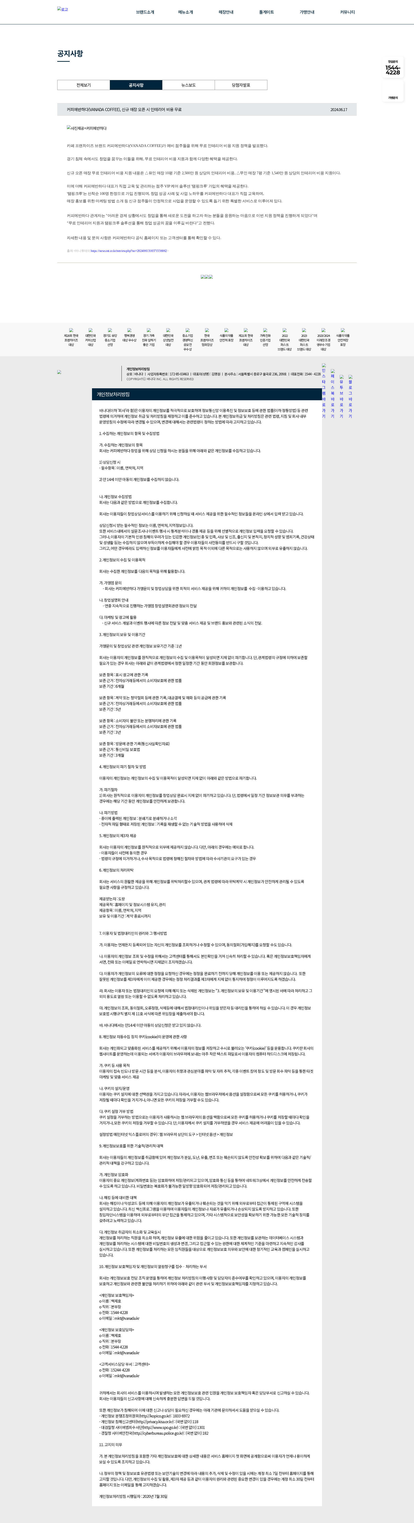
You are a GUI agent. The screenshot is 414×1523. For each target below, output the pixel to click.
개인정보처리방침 (138, 369)
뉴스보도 (188, 85)
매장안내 (226, 12)
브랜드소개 (145, 12)
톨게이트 (266, 12)
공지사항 (136, 85)
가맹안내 (307, 12)
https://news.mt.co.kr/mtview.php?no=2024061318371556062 (129, 251)
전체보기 (83, 85)
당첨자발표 (241, 85)
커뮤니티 (347, 12)
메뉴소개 (185, 12)
